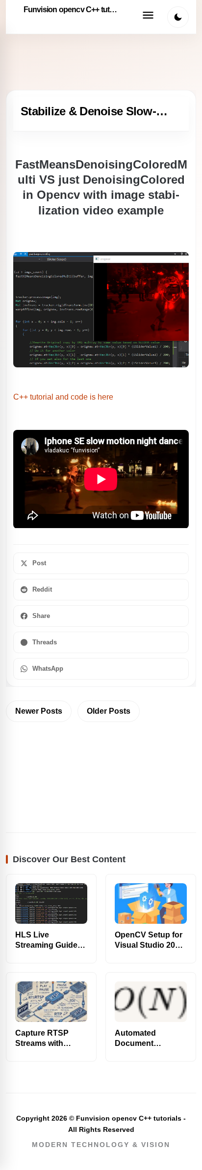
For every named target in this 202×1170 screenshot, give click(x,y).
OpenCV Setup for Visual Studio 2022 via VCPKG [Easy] (149, 945)
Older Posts (108, 711)
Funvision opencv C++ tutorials (73, 9)
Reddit (42, 589)
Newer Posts (38, 711)
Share (41, 615)
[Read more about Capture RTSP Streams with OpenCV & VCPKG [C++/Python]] (51, 1001)
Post (39, 563)
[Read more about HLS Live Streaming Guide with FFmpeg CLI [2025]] (51, 903)
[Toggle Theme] (178, 17)
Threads (44, 642)
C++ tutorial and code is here (63, 397)
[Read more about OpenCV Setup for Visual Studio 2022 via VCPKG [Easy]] (151, 903)
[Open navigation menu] (148, 17)
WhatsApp (47, 668)
